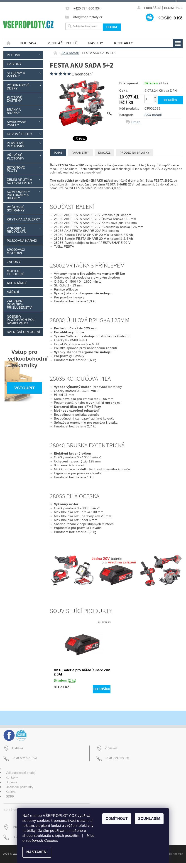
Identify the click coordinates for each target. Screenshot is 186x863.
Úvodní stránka (8, 43)
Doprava (28, 43)
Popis (58, 152)
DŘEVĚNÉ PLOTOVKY (15, 156)
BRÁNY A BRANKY (13, 111)
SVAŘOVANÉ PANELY (16, 123)
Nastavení (36, 852)
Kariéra (10, 791)
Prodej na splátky (134, 152)
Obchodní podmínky (19, 787)
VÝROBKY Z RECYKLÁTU (16, 230)
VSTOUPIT (24, 388)
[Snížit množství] (155, 101)
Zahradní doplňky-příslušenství (19, 304)
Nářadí (13, 292)
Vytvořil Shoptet (172, 854)
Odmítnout (117, 819)
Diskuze (104, 152)
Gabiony (14, 64)
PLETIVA (13, 55)
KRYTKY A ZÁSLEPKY (23, 219)
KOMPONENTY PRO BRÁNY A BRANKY (18, 195)
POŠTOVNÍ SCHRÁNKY (16, 208)
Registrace (173, 7)
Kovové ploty (19, 134)
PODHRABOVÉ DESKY (18, 86)
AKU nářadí (17, 283)
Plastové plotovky (15, 144)
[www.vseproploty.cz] (28, 24)
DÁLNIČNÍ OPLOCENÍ (23, 332)
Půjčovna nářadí (22, 240)
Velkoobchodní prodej (20, 772)
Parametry (80, 152)
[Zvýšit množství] (155, 97)
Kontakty (123, 43)
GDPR (10, 796)
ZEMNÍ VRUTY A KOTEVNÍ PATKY (19, 181)
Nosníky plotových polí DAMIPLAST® (21, 320)
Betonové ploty (16, 169)
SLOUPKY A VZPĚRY (16, 74)
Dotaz (135, 122)
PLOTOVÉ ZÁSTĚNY (14, 99)
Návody (95, 43)
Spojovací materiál (16, 251)
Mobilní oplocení (15, 272)
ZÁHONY (13, 262)
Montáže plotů (62, 43)
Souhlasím (149, 819)
